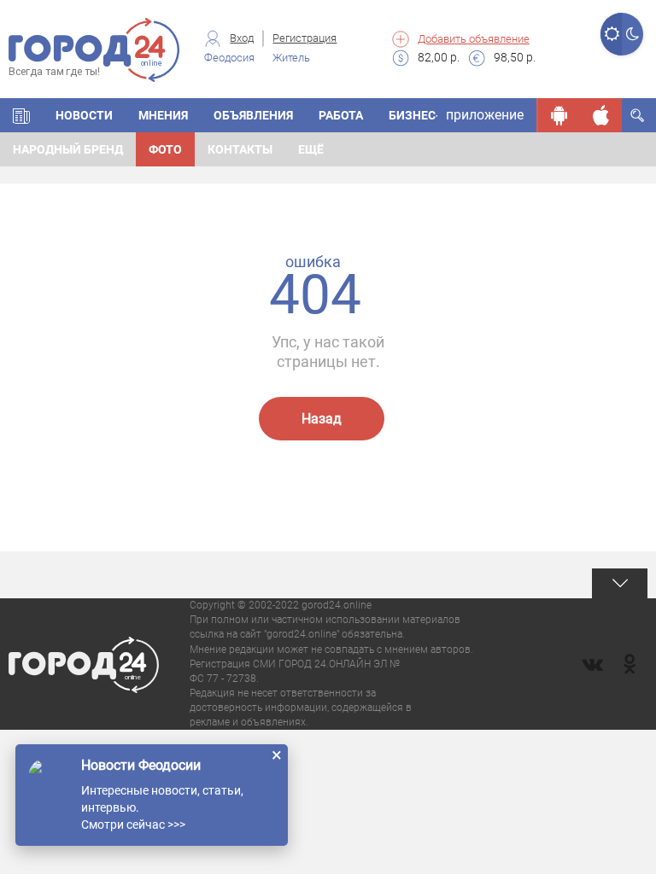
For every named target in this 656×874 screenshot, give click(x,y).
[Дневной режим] (611, 34)
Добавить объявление (474, 38)
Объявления (253, 115)
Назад (322, 419)
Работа (341, 115)
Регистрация (304, 38)
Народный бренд (68, 149)
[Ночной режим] (632, 34)
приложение (485, 115)
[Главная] (21, 115)
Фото (165, 149)
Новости (84, 115)
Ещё (311, 149)
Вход (242, 38)
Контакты (240, 149)
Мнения (163, 115)
